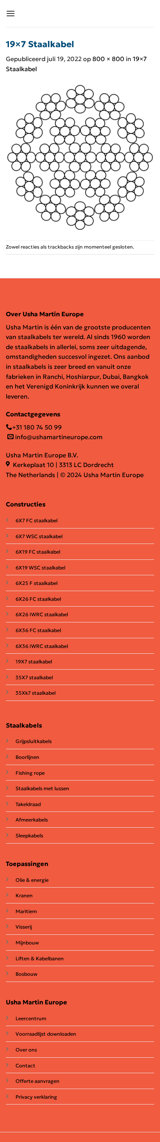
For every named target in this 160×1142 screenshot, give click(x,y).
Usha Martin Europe (36, 1002)
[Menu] (10, 13)
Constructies (25, 504)
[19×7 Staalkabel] (80, 156)
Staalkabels (24, 725)
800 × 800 (108, 59)
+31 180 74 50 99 (37, 427)
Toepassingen (27, 864)
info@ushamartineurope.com (58, 437)
